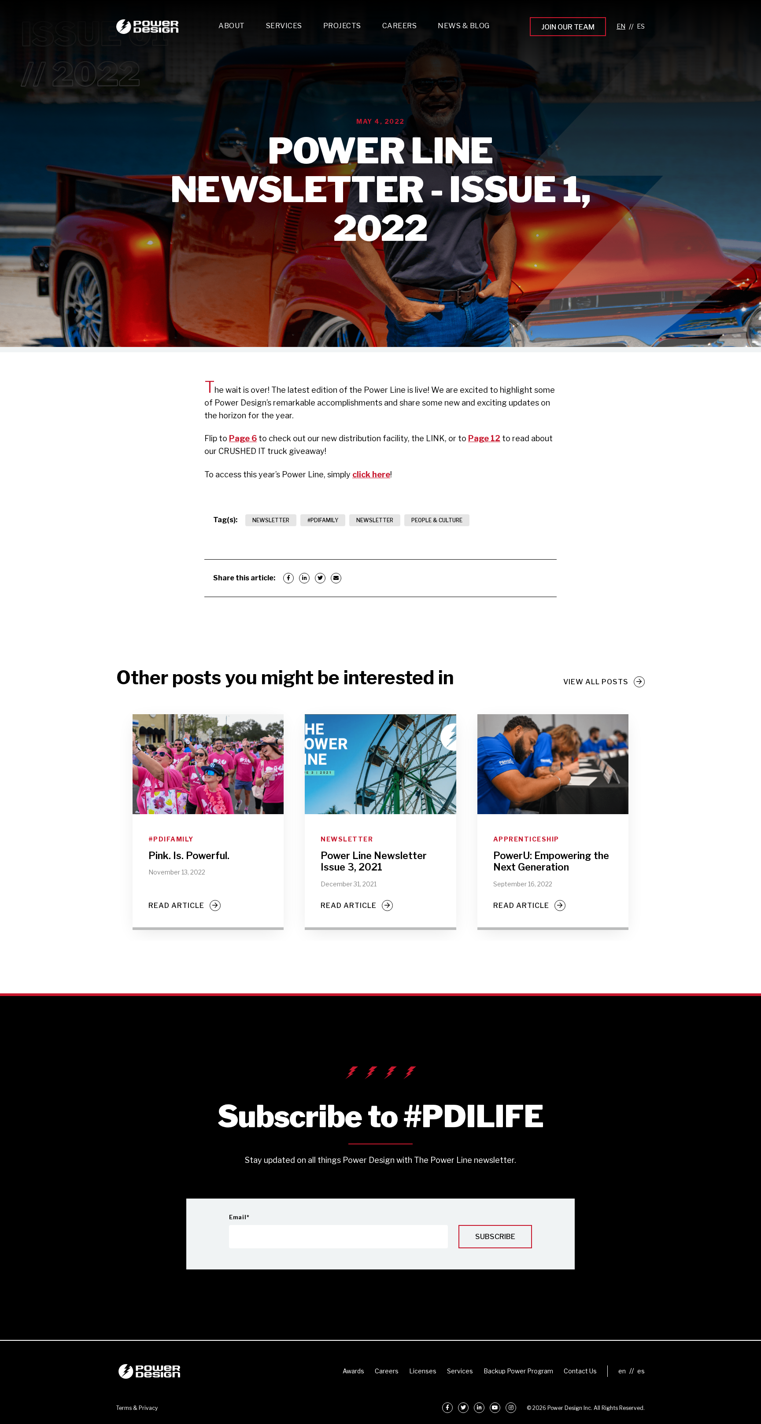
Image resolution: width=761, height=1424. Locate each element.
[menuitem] (284, 28)
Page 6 (243, 438)
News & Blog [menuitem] (464, 26)
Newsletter (270, 520)
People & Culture (436, 520)
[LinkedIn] (304, 578)
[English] (621, 27)
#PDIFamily (322, 520)
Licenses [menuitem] (422, 1371)
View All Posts (595, 682)
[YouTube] (495, 1407)
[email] (336, 578)
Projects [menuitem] (342, 26)
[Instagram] (511, 1407)
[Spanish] (641, 27)
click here (371, 474)
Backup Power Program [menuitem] (518, 1371)
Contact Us (580, 1371)
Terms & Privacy (137, 1408)
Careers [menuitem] (387, 1371)
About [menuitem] (231, 26)
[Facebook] (288, 578)
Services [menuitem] (460, 1371)
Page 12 (484, 438)
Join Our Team (568, 27)
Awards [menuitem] (353, 1371)
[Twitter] (320, 578)
